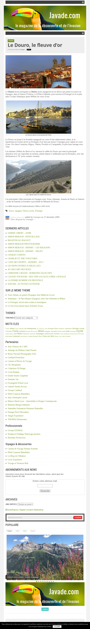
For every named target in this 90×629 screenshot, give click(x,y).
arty (38, 328)
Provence (81, 334)
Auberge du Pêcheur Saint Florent (22, 350)
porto (32, 211)
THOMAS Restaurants (17, 419)
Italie (67, 331)
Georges (22, 49)
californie (61, 328)
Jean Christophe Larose (17, 397)
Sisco (40, 336)
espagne (18, 211)
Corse (15, 331)
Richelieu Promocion (16, 437)
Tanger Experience (15, 416)
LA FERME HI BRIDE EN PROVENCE (25, 280)
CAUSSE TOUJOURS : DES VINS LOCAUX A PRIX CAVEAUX (37, 276)
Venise (56, 336)
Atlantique (41, 328)
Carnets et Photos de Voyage (20, 361)
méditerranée (48, 334)
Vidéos (45, 609)
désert (41, 330)
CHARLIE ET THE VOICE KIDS (22, 258)
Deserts (33, 531)
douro (11, 211)
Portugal (38, 211)
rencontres (9, 336)
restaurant (16, 336)
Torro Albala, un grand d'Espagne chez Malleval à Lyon (31, 295)
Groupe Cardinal (15, 390)
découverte (34, 331)
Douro (10, 40)
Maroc (20, 333)
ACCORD (57, 626)
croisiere (22, 331)
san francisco (24, 336)
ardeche (21, 328)
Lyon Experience (15, 459)
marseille (33, 334)
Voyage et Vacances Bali (18, 463)
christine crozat (78, 328)
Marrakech (26, 334)
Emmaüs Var (13, 379)
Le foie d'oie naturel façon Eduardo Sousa (25, 306)
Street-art (46, 336)
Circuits (9, 531)
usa (52, 336)
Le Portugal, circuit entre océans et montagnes (27, 302)
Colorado (8, 331)
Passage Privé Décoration (18, 412)
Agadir (17, 328)
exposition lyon (56, 331)
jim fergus (73, 331)
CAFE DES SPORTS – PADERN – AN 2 (25, 262)
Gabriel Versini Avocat (17, 386)
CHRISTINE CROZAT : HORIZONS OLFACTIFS (30, 273)
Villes (17, 531)
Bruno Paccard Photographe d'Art (22, 354)
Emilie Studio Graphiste (18, 375)
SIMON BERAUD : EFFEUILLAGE (24, 236)
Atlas (46, 328)
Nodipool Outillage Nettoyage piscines (24, 434)
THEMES (10, 318)
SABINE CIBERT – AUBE (19, 233)
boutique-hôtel (53, 328)
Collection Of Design (17, 368)
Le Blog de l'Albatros (17, 456)
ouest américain (65, 334)
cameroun (68, 328)
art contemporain (30, 328)
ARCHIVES (11, 504)
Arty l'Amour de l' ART (18, 346)
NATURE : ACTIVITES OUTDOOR (24, 284)
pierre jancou (74, 334)
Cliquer (78, 517)
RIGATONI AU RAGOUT (19, 240)
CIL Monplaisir (14, 365)
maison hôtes (9, 334)
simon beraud (33, 336)
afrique (12, 328)
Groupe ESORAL (15, 430)
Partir (24, 531)
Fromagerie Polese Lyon (18, 383)
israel (64, 331)
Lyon (79, 330)
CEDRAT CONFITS (16, 255)
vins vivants (66, 336)
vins (60, 336)
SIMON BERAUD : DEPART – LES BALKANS (29, 247)
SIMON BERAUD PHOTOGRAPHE (24, 244)
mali (15, 334)
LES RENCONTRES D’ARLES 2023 (24, 266)
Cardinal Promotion (16, 357)
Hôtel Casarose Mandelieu (19, 394)
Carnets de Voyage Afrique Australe (23, 448)
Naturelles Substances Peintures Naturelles (25, 408)
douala (28, 331)
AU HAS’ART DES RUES (19, 269)
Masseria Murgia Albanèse (19, 405)
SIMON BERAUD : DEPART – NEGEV (25, 251)
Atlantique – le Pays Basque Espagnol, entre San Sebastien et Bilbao (36, 298)
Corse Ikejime (13, 372)
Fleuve (25, 211)
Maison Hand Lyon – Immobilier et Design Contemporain (32, 401)
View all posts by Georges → (23, 219)
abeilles (7, 328)
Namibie (57, 334)
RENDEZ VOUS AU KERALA (17, 577)
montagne (40, 333)
